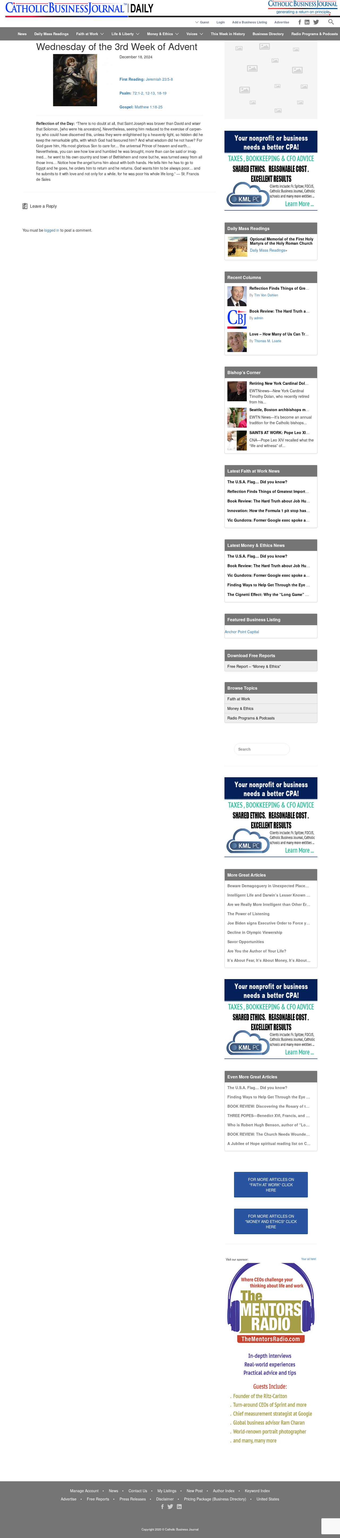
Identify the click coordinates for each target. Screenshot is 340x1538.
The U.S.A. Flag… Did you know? (257, 481)
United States (268, 1499)
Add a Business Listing (249, 22)
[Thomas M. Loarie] (237, 342)
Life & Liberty (123, 33)
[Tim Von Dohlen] (237, 296)
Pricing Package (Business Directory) (215, 1499)
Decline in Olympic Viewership (254, 932)
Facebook (300, 22)
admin (258, 318)
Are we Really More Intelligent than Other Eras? (270, 904)
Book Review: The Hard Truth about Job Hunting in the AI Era (283, 501)
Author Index (224, 1490)
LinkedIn (307, 22)
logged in (51, 230)
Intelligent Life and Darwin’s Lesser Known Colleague (276, 895)
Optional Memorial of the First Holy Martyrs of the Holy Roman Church (281, 241)
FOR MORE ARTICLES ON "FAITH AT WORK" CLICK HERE (271, 1185)
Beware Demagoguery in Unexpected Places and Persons (279, 885)
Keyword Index (257, 1490)
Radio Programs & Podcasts (314, 33)
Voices (191, 33)
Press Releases (133, 1499)
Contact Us (138, 1490)
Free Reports (98, 1499)
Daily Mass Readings (51, 33)
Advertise (281, 22)
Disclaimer (165, 1499)
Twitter (316, 22)
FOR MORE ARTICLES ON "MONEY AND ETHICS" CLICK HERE (271, 1221)
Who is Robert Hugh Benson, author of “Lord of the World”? (282, 1124)
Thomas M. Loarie (267, 340)
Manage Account (84, 1490)
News (22, 33)
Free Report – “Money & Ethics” (254, 666)
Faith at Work (87, 33)
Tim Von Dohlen (266, 295)
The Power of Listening (248, 913)
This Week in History (228, 33)
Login (220, 22)
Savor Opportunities (245, 941)
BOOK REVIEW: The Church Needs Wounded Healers (275, 1134)
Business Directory (268, 33)
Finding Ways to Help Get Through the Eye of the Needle (278, 584)
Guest (204, 22)
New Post (195, 1490)
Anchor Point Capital (242, 631)
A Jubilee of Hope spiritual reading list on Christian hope (279, 1143)
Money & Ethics (160, 33)
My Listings (167, 1490)
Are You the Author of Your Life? (256, 951)
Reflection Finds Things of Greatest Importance (292, 288)
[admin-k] (237, 319)
